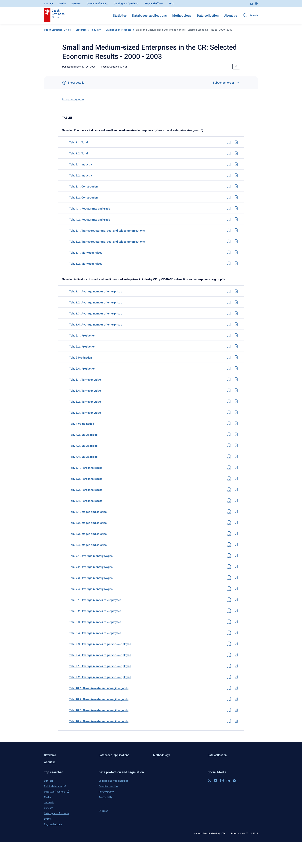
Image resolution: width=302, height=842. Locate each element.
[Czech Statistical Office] (54, 15)
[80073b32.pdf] (236, 401)
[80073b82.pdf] (236, 610)
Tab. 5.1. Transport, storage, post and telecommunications (107, 230)
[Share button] (236, 66)
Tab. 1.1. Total (78, 142)
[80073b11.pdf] (236, 291)
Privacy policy (106, 791)
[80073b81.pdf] (236, 599)
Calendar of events (97, 3)
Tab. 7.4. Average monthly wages (91, 589)
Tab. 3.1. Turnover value (85, 379)
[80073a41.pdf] (236, 208)
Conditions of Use (108, 786)
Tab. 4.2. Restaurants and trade (89, 219)
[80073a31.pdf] (236, 186)
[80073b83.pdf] (236, 621)
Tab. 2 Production (80, 357)
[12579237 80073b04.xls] (229, 720)
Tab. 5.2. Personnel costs (85, 478)
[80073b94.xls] (229, 654)
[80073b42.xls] (229, 434)
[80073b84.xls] (229, 632)
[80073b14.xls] (229, 324)
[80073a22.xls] (229, 175)
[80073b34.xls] (229, 390)
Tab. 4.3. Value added (83, 445)
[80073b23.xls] (229, 357)
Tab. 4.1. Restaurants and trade (89, 208)
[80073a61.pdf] (236, 252)
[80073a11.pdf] (236, 142)
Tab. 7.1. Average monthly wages (91, 556)
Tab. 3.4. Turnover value (85, 390)
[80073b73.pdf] (236, 577)
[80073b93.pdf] (236, 643)
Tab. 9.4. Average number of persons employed (100, 655)
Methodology (181, 15)
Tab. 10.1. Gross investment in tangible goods (98, 688)
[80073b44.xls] (229, 456)
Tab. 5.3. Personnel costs (85, 489)
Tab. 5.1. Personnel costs (85, 467)
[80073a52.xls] (229, 241)
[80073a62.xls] (229, 263)
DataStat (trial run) (54, 791)
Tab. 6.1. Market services (85, 252)
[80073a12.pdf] (236, 153)
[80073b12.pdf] (236, 302)
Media (62, 3)
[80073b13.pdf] (236, 313)
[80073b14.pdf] (236, 324)
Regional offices (154, 3)
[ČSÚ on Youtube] (215, 780)
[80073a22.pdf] (236, 175)
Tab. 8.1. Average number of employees (95, 600)
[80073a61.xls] (229, 252)
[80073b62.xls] (229, 522)
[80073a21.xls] (229, 164)
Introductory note (73, 99)
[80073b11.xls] (229, 291)
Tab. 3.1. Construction (83, 186)
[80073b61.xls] (229, 511)
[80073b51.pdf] (236, 467)
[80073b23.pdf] (236, 357)
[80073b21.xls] (229, 335)
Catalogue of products (126, 3)
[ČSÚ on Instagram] (222, 780)
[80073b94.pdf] (236, 654)
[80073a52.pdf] (236, 241)
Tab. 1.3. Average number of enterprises (95, 313)
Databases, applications (149, 15)
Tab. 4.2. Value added (83, 434)
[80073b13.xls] (229, 313)
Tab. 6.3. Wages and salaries (88, 534)
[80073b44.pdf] (236, 456)
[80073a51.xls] (229, 230)
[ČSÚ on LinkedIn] (228, 780)
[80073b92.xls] (229, 676)
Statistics (120, 15)
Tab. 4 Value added (81, 423)
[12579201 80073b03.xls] (229, 709)
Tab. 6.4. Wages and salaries (88, 545)
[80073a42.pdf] (236, 219)
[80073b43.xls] (229, 445)
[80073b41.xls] (229, 423)
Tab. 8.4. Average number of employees (95, 633)
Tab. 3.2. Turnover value (85, 401)
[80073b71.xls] (229, 555)
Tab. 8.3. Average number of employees (95, 622)
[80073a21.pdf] (236, 164)
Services (76, 3)
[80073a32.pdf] (236, 197)
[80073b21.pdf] (236, 335)
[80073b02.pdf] (236, 698)
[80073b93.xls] (229, 643)
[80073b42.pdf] (236, 434)
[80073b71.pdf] (236, 555)
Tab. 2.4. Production (82, 368)
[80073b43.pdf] (236, 445)
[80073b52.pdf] (236, 478)
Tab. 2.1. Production (82, 335)
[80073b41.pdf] (236, 423)
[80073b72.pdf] (236, 566)
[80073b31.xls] (229, 379)
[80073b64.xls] (229, 544)
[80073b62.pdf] (236, 522)
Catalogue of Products (118, 29)
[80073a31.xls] (229, 186)
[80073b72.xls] (229, 566)
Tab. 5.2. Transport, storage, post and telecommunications (107, 241)
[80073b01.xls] (229, 687)
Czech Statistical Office (57, 29)
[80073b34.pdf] (236, 390)
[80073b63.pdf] (236, 533)
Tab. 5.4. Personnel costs (85, 501)
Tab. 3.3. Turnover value (85, 412)
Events (48, 818)
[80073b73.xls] (229, 577)
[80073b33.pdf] (236, 412)
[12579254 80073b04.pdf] (236, 720)
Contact (48, 3)
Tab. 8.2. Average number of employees (95, 611)
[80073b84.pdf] (236, 632)
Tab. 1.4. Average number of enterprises (95, 324)
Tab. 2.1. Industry (80, 164)
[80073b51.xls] (229, 467)
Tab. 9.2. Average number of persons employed (100, 677)
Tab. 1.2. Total (78, 153)
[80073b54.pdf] (236, 500)
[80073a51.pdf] (236, 230)
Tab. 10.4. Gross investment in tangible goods (98, 721)
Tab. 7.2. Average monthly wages (91, 567)
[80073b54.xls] (229, 500)
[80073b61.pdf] (236, 511)
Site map (103, 810)
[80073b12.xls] (229, 302)
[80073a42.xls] (229, 219)
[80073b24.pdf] (236, 368)
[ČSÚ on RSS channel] (234, 780)
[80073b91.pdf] (236, 665)
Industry (96, 29)
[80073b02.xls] (229, 698)
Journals (49, 802)
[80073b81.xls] (229, 599)
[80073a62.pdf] (236, 263)
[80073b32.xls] (229, 401)
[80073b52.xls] (229, 478)
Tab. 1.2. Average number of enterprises (95, 302)
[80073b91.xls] (229, 665)
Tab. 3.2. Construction (83, 197)
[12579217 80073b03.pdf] (236, 709)
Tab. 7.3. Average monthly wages (91, 578)
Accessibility (105, 797)
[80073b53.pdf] (236, 489)
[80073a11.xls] (229, 142)
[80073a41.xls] (229, 208)
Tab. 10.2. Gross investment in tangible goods (98, 699)
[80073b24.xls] (229, 368)
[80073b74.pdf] (236, 588)
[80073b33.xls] (229, 412)
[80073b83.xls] (229, 621)
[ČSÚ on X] (209, 780)
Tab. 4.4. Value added (83, 456)
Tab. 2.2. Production (82, 346)
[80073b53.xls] (229, 489)
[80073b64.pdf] (236, 544)
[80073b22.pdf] (236, 346)
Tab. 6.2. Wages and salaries (88, 523)
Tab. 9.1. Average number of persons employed (100, 666)
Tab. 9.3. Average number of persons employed (100, 644)
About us (230, 15)
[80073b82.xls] (229, 610)
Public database (53, 786)
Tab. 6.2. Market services (85, 263)
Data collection (208, 15)
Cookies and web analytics (113, 780)
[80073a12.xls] (229, 153)
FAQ (171, 3)
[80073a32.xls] (229, 197)
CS (251, 3)
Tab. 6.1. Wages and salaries (88, 512)
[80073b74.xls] (229, 588)
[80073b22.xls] (229, 346)
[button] (69, 772)
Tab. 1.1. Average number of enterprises (95, 291)
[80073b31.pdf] (236, 379)
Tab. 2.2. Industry (80, 175)
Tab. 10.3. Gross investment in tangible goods (98, 710)
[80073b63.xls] (229, 533)
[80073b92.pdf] (236, 676)
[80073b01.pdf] (236, 687)
